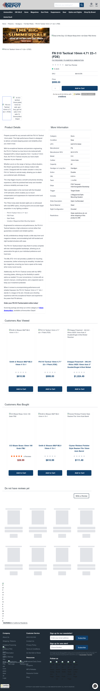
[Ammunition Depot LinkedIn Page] (75, 669)
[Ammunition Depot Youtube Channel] (58, 670)
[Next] (95, 360)
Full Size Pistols (28, 24)
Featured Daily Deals (33, 661)
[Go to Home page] (11, 5)
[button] (5, 686)
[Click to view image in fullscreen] (25, 71)
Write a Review (81, 496)
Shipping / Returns (9, 641)
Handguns (19, 24)
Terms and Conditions (83, 654)
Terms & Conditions (33, 649)
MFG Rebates (31, 669)
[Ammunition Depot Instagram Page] (52, 669)
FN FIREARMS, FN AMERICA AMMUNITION (68, 60)
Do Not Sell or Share (33, 653)
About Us (6, 637)
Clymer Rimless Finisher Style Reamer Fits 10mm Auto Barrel (79, 448)
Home (4, 24)
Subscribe (82, 638)
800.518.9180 (31, 637)
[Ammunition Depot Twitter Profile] (64, 670)
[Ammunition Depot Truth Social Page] (70, 670)
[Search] (81, 5)
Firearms (11, 24)
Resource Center (32, 673)
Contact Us (30, 641)
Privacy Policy (89, 654)
